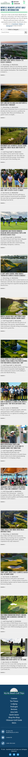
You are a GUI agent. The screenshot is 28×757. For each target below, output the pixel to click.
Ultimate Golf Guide (14, 720)
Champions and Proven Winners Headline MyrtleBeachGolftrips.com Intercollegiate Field (13, 233)
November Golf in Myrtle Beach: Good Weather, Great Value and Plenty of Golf (13, 147)
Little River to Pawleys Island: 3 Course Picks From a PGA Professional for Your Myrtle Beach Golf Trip (14, 361)
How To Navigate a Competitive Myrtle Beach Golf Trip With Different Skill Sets (14, 403)
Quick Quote (16, 1)
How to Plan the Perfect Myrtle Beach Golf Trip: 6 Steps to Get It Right (14, 189)
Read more (2, 75)
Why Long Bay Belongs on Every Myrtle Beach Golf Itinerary (14, 104)
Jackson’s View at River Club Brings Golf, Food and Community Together (13, 488)
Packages (14, 707)
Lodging (14, 704)
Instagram (9, 25)
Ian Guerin (6, 192)
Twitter (21, 24)
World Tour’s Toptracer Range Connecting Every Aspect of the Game (13, 658)
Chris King (6, 64)
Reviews (14, 709)
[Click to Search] (25, 32)
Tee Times (14, 701)
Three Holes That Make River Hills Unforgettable (12, 530)
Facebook (15, 24)
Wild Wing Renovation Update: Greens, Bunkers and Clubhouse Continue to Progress (13, 617)
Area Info (14, 712)
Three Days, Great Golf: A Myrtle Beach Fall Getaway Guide (14, 573)
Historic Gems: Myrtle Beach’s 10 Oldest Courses (12, 61)
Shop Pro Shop (14, 717)
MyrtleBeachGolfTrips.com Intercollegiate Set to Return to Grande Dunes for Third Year (12, 446)
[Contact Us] (3, 731)
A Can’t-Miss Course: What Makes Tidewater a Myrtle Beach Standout (13, 274)
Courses (14, 698)
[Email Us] (3, 737)
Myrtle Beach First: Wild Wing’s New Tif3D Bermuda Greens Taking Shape (13, 317)
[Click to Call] (3, 743)
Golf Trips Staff (7, 152)
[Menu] (24, 3)
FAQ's (14, 723)
